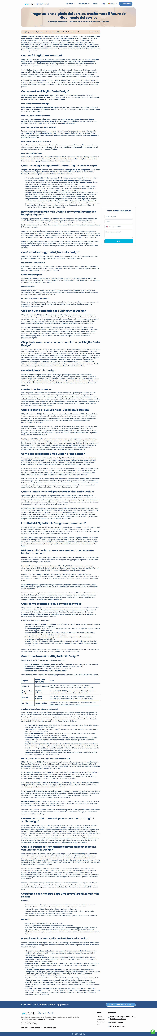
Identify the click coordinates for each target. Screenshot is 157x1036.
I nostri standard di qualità (30, 1028)
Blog (103, 4)
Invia (118, 241)
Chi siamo (69, 4)
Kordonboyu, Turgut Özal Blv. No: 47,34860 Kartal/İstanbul (123, 1018)
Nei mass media (50, 1028)
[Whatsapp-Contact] (152, 1031)
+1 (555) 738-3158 (116, 1023)
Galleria (95, 4)
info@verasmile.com (117, 1026)
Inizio (50, 22)
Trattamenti (82, 4)
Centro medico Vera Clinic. (45, 1019)
